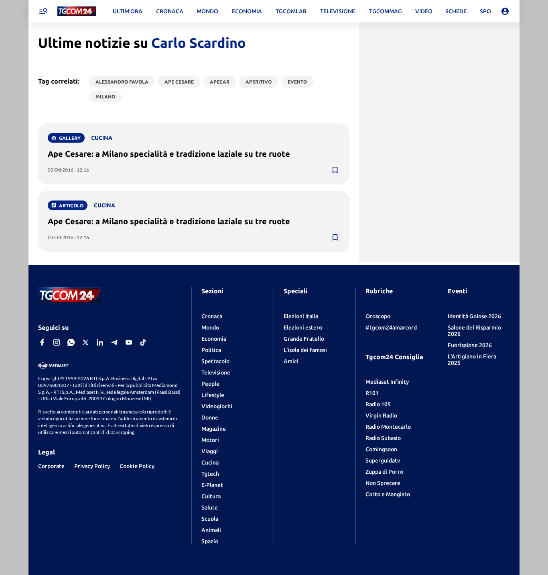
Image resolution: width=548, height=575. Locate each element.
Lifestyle (212, 395)
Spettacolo (215, 361)
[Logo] (76, 11)
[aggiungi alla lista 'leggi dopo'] (335, 170)
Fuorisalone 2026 (470, 345)
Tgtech (210, 474)
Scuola (209, 519)
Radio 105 (378, 404)
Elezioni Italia (301, 316)
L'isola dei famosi (305, 350)
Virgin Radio (381, 415)
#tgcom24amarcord (391, 327)
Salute (209, 507)
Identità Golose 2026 (474, 316)
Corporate (51, 466)
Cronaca (211, 316)
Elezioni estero (303, 327)
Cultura (211, 496)
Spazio (209, 541)
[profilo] (505, 11)
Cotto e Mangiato (387, 494)
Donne (209, 417)
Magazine (213, 429)
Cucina (210, 462)
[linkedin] (100, 342)
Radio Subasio (383, 438)
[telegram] (114, 342)
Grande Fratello (304, 339)
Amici (291, 361)
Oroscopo (377, 316)
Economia (213, 339)
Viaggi (209, 451)
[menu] (42, 11)
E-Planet (212, 485)
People (210, 384)
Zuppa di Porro (384, 472)
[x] (85, 342)
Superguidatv (382, 460)
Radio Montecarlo (388, 427)
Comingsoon (381, 449)
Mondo (210, 327)
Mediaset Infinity (387, 382)
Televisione (215, 372)
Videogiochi (216, 406)
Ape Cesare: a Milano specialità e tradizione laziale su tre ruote (169, 153)
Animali (211, 530)
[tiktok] (143, 342)
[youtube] (129, 342)
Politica (211, 350)
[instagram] (57, 342)
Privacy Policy (92, 466)
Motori (210, 440)
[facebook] (42, 342)
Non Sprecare (382, 483)
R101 (372, 393)
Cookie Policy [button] (137, 466)
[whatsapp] (71, 342)
